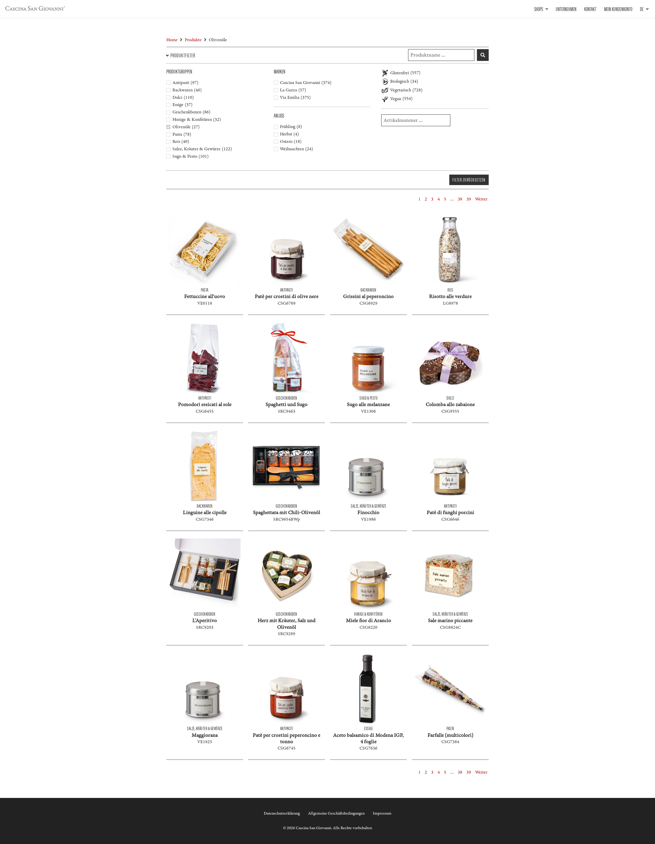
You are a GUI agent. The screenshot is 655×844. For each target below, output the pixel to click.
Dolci (450, 397)
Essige (368, 728)
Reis (450, 289)
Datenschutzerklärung (282, 813)
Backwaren (368, 289)
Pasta (205, 289)
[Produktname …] (441, 55)
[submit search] (483, 55)
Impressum (382, 813)
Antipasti (286, 289)
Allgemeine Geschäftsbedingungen (336, 813)
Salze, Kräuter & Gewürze (368, 506)
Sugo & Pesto (368, 397)
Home (172, 40)
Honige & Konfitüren (368, 614)
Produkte (193, 40)
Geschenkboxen (286, 397)
